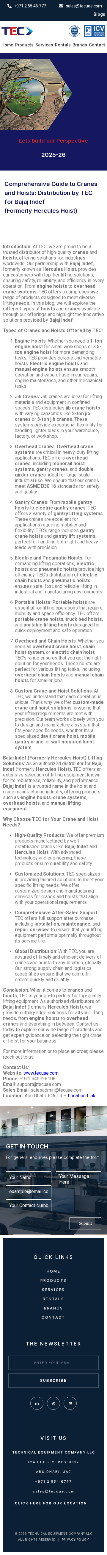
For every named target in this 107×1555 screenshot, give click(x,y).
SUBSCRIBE (53, 1381)
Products (24, 45)
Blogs (99, 14)
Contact (97, 45)
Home (7, 45)
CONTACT (53, 1317)
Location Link (81, 1095)
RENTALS (53, 1299)
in (37, 1403)
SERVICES (53, 1289)
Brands (80, 45)
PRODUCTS (53, 1280)
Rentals (63, 45)
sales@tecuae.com (53, 1491)
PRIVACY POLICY (75, 1539)
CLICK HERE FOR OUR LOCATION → (53, 1503)
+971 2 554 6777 (53, 1481)
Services (44, 45)
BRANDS (53, 1308)
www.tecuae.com (41, 1073)
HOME (53, 1271)
